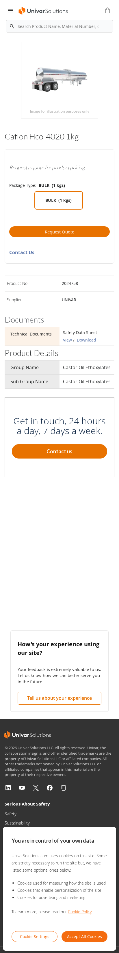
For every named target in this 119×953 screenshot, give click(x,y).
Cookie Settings (34, 936)
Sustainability (17, 823)
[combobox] (59, 26)
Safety (10, 813)
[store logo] (43, 11)
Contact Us (21, 252)
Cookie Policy (80, 911)
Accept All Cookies (84, 936)
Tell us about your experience (59, 698)
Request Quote (59, 232)
